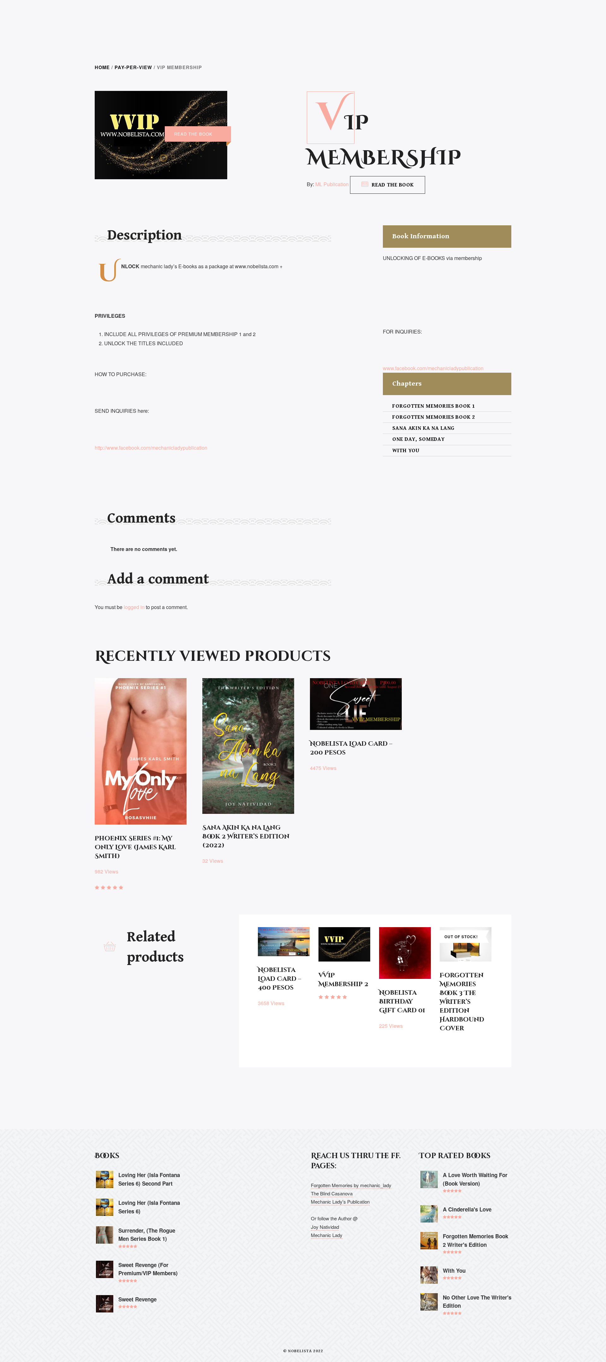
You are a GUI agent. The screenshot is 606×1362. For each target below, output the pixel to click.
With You (405, 450)
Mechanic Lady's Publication (340, 1201)
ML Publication (332, 184)
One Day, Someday (418, 439)
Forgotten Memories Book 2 (433, 417)
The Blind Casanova (332, 1193)
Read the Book (393, 185)
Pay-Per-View (133, 67)
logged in (134, 607)
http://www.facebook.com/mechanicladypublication (151, 447)
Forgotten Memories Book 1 (433, 406)
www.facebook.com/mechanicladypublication (433, 368)
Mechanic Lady (326, 1235)
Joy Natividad (325, 1226)
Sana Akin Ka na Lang (423, 428)
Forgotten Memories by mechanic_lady (351, 1185)
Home (102, 67)
